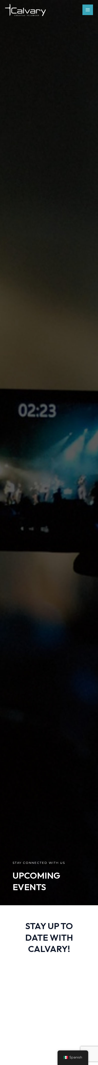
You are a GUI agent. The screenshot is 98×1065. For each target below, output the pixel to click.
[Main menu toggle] (87, 10)
